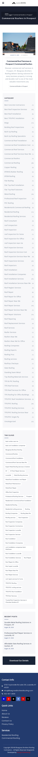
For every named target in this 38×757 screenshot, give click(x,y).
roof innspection (10, 225)
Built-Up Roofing (10, 132)
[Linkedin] (18, 699)
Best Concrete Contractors (14, 105)
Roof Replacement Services (14, 323)
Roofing (27, 509)
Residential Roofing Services (15, 216)
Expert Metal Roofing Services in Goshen (18, 466)
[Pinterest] (13, 699)
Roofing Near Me (26, 513)
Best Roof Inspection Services (15, 109)
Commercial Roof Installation (15, 141)
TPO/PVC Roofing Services (14, 408)
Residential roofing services (14, 509)
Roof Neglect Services (12, 288)
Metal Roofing (9, 194)
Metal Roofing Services (21, 475)
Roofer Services (10, 332)
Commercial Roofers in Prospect (19, 86)
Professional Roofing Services (14, 496)
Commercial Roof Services (14, 149)
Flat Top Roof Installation (14, 185)
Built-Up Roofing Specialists (15, 136)
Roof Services (9, 328)
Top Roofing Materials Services (16, 377)
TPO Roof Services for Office (15, 390)
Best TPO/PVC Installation (14, 118)
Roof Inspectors (10, 265)
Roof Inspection (10, 230)
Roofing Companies (11, 346)
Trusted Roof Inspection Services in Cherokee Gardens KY (16, 601)
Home (6, 13)
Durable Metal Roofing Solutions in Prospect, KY (17, 623)
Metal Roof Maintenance (13, 483)
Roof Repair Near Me (12, 301)
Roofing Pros (9, 354)
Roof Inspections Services (14, 261)
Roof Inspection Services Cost (15, 252)
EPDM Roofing (9, 176)
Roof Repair (8, 292)
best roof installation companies (15, 445)
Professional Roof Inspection (15, 198)
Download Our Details (19, 660)
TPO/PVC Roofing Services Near (16, 412)
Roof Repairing (10, 319)
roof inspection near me (13, 243)
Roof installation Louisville (13, 553)
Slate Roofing (9, 368)
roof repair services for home (14, 579)
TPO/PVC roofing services (13, 587)
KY (6, 471)
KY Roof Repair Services (17, 471)
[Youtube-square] (9, 699)
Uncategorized (10, 421)
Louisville (8, 475)
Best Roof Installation (12, 114)
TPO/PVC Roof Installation (14, 591)
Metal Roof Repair (11, 488)
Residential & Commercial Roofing (17, 207)
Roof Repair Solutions (12, 314)
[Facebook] (4, 699)
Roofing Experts (10, 350)
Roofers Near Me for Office (14, 341)
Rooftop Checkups (11, 363)
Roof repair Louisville (12, 566)
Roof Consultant (10, 221)
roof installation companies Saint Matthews (16, 548)
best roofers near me (12, 441)
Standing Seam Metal (12, 372)
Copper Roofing (10, 167)
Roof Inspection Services (13, 247)
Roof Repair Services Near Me (15, 310)
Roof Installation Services (14, 279)
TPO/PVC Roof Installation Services (17, 399)
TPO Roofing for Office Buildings (16, 395)
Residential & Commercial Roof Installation (18, 500)
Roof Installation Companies (15, 274)
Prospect (29, 496)
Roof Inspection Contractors (14, 526)
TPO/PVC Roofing (10, 403)
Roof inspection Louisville (13, 530)
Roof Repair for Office (12, 297)
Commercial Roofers (12, 158)
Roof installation (11, 538)
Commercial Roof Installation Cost (17, 145)
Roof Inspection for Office (14, 239)
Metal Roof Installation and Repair (16, 479)
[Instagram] (23, 699)
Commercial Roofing (12, 163)
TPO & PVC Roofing (11, 381)
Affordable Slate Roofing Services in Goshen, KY (17, 645)
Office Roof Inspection (12, 492)
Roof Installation (10, 270)
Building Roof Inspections (14, 127)
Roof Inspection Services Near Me (17, 256)
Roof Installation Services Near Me (17, 283)
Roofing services (10, 359)
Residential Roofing (11, 212)
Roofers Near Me (10, 337)
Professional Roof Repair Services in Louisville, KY (18, 634)
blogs (6, 123)
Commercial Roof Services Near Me (17, 154)
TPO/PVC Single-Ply (11, 417)
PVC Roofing (9, 203)
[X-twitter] (28, 699)
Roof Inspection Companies (14, 522)
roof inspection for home (14, 234)
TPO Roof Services (11, 386)
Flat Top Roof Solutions (13, 190)
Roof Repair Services (12, 305)
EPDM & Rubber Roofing (13, 172)
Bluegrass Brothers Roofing (14, 450)
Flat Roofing (9, 181)
